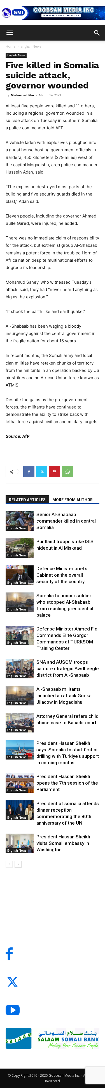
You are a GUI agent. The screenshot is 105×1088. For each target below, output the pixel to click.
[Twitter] (41, 471)
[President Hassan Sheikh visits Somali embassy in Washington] (20, 843)
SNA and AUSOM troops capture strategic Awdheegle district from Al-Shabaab (67, 668)
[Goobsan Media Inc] (52, 13)
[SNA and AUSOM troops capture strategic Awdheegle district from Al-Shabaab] (20, 668)
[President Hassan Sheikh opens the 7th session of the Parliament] (20, 783)
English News (31, 46)
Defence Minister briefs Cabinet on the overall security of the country (61, 575)
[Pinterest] (54, 471)
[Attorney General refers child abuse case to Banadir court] (20, 722)
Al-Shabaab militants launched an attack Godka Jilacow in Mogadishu (64, 695)
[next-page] (18, 864)
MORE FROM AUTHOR (72, 500)
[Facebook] (28, 471)
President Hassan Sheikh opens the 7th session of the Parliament (67, 783)
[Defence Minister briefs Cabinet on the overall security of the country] (20, 575)
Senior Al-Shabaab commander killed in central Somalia (66, 521)
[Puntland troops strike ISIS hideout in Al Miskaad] (20, 548)
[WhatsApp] (67, 471)
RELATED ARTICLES (27, 500)
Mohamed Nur (22, 95)
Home (10, 46)
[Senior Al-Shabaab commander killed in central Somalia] (20, 521)
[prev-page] (9, 864)
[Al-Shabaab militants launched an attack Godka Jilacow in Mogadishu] (20, 695)
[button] (9, 33)
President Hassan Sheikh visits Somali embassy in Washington (63, 843)
